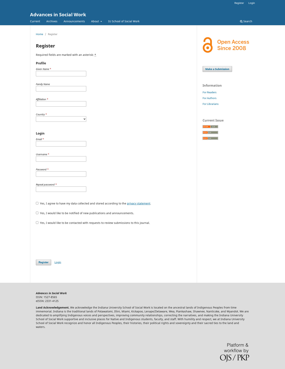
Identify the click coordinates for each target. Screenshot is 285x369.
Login (251, 3)
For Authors (209, 98)
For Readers (209, 92)
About (95, 21)
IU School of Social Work (123, 21)
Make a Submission (217, 69)
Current (35, 21)
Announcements (74, 21)
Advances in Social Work (58, 14)
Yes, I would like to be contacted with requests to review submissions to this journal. (94, 223)
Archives (51, 21)
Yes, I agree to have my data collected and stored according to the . (95, 203)
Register (239, 3)
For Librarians (210, 104)
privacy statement (138, 203)
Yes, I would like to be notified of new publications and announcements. (86, 213)
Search (247, 21)
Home (39, 34)
